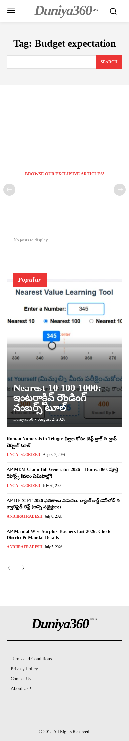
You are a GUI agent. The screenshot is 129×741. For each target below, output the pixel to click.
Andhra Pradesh (24, 516)
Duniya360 (23, 419)
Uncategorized (23, 454)
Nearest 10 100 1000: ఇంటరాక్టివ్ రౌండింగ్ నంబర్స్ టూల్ (57, 397)
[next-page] (21, 568)
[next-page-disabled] (120, 190)
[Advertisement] (64, 122)
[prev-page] (9, 190)
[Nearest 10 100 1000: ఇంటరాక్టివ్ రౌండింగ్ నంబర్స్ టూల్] (64, 353)
